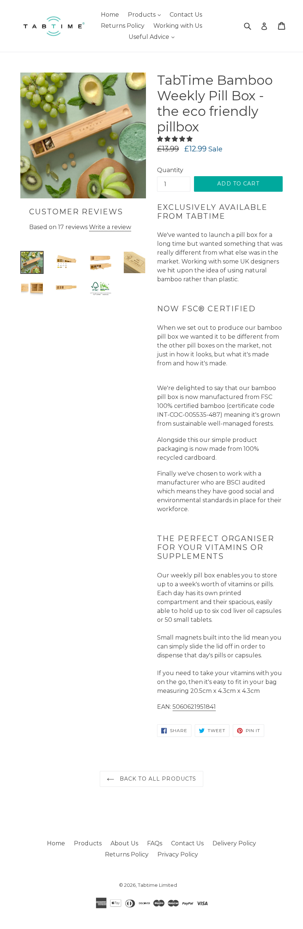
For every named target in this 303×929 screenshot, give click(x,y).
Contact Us (186, 14)
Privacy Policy (177, 854)
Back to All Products (157, 778)
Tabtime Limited (157, 885)
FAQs (154, 843)
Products (146, 14)
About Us (124, 843)
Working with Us (177, 25)
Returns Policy (122, 25)
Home (110, 14)
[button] (175, 138)
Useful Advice (153, 36)
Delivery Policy (234, 843)
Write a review (110, 227)
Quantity (170, 170)
